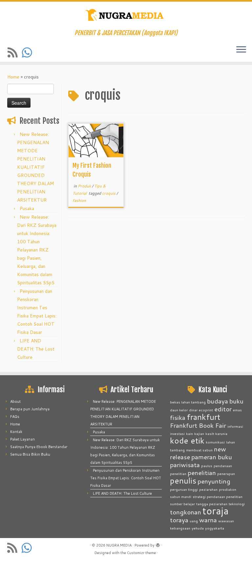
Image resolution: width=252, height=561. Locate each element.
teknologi (237, 503)
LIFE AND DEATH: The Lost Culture (35, 348)
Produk (85, 186)
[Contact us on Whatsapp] (29, 52)
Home (13, 77)
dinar (193, 409)
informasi (235, 426)
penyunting (214, 481)
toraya (179, 519)
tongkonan (185, 511)
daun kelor (179, 409)
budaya (217, 401)
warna (208, 519)
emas (237, 409)
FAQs (14, 416)
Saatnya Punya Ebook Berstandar (38, 446)
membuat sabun (199, 449)
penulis (183, 480)
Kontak (16, 431)
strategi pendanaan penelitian (217, 496)
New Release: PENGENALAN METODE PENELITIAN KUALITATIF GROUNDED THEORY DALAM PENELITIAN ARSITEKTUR (35, 167)
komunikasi (215, 442)
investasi (177, 433)
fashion (79, 200)
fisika (177, 417)
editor (223, 408)
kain (189, 433)
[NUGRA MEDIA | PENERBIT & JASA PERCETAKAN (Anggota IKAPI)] (126, 15)
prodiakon (227, 489)
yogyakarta (214, 528)
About (15, 401)
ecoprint (206, 409)
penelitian (202, 472)
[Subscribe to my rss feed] (15, 52)
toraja (215, 510)
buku (236, 401)
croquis (109, 193)
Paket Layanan (22, 439)
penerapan (226, 473)
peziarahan (208, 489)
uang (194, 520)
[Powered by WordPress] (158, 544)
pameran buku (211, 456)
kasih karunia (216, 433)
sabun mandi (180, 496)
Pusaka (27, 208)
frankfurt (203, 416)
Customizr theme (141, 552)
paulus (206, 465)
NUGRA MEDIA (119, 545)
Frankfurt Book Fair (198, 425)
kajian (199, 433)
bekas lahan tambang (188, 401)
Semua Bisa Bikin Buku (30, 454)
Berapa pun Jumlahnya (30, 409)
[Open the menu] (241, 50)
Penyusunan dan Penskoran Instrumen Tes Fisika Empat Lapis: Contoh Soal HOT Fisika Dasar (125, 478)
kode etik (187, 440)
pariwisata (185, 464)
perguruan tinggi (184, 489)
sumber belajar (182, 503)
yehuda (198, 528)
